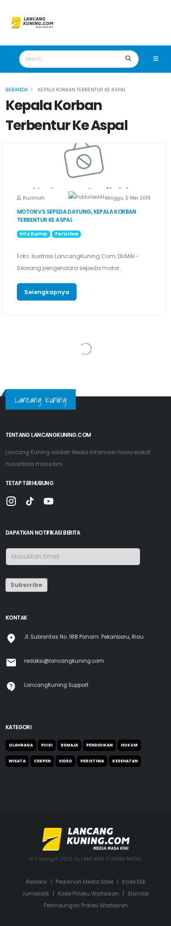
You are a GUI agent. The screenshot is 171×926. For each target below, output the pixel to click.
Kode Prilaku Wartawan (88, 893)
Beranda (16, 89)
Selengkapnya (46, 292)
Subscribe (26, 585)
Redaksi (36, 882)
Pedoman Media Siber (85, 882)
